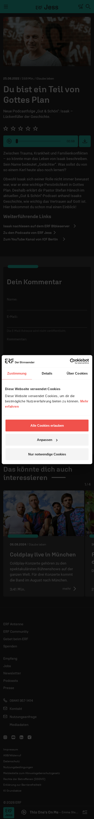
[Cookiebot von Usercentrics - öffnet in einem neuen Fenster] (70, 361)
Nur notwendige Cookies (47, 454)
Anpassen (44, 440)
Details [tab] (47, 373)
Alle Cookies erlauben (47, 425)
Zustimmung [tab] (17, 373)
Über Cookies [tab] (77, 373)
